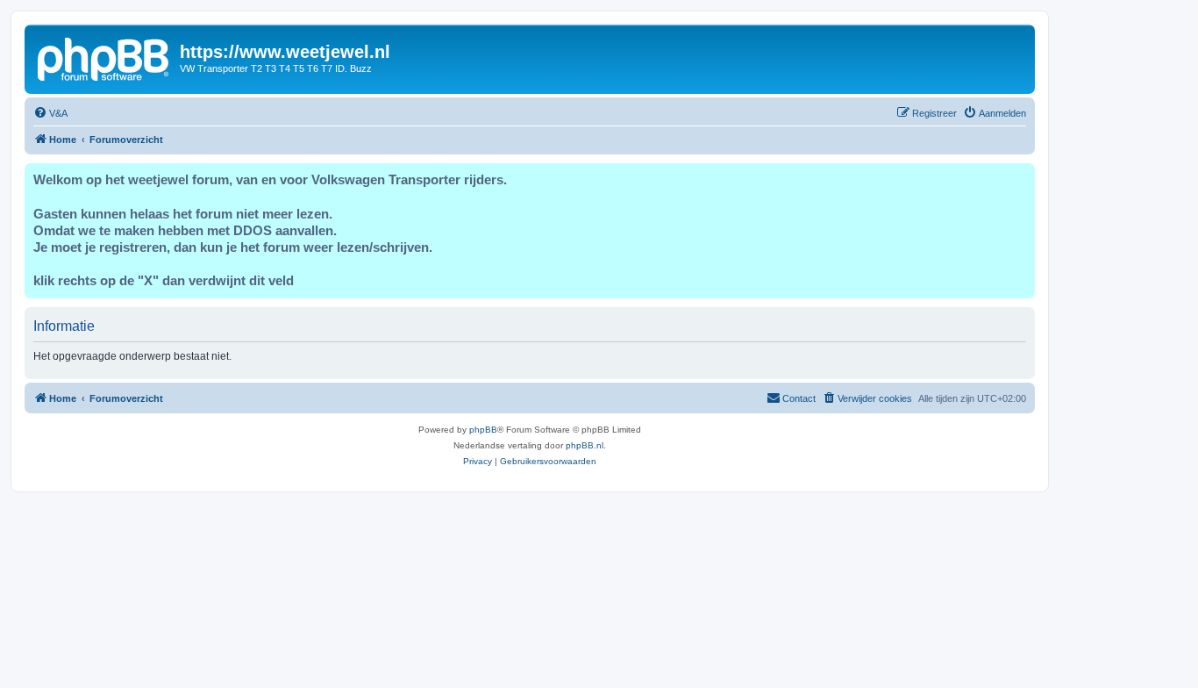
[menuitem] (50, 113)
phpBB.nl (584, 445)
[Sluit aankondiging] (1021, 177)
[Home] (104, 57)
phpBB (483, 429)
